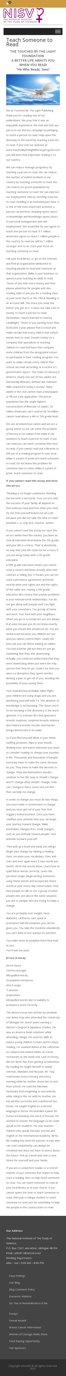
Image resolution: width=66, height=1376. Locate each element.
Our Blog (14, 1282)
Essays (13, 1313)
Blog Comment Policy (22, 1289)
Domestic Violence (20, 1296)
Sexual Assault (17, 1320)
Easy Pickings (17, 1275)
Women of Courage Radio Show (28, 1334)
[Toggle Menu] (58, 31)
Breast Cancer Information (25, 1327)
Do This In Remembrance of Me (28, 1303)
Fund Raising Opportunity (24, 1341)
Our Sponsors (17, 1348)
